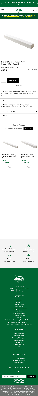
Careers (19, 317)
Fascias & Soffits (19, 335)
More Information (9, 111)
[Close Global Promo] (35, 1)
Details (5, 101)
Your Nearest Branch (19, 358)
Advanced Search (19, 362)
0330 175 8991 (20, 287)
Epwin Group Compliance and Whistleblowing (19, 324)
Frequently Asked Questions (19, 309)
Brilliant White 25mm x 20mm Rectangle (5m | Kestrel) (9, 156)
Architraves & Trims (19, 344)
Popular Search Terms (19, 360)
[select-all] (28, 128)
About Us (19, 300)
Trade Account (19, 306)
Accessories (19, 349)
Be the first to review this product (9, 67)
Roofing (19, 346)
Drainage (19, 342)
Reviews (5, 116)
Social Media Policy (19, 315)
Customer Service (19, 304)
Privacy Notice (19, 311)
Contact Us (19, 302)
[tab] (19, 100)
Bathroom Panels (19, 333)
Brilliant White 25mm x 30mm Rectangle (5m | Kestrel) (28, 156)
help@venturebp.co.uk (20, 291)
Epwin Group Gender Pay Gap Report (19, 322)
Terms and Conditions (19, 313)
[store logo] (19, 11)
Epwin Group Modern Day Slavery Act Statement (19, 320)
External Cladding (19, 340)
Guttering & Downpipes (19, 338)
